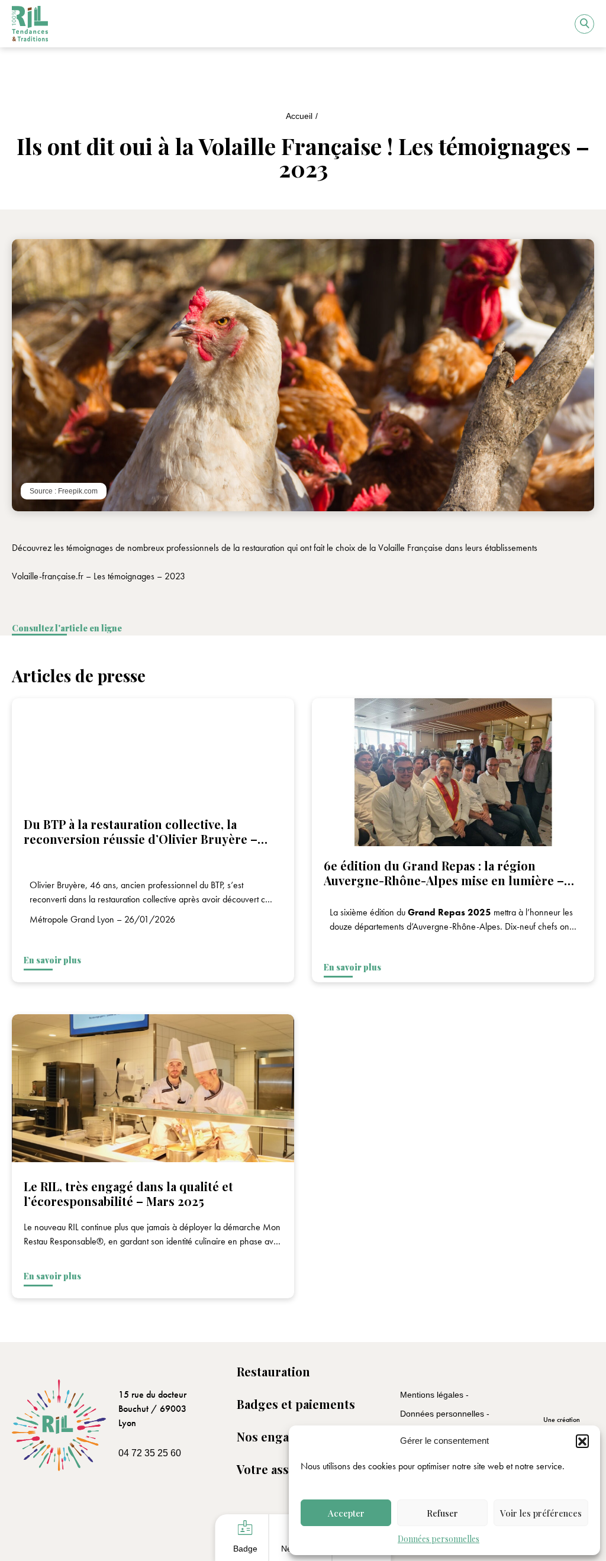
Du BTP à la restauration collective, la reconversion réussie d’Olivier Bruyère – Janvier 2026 (140, 839)
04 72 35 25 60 (149, 1453)
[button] (582, 1441)
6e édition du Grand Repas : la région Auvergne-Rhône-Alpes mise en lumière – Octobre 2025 (444, 880)
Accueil (299, 116)
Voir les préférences (541, 1513)
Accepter (346, 1513)
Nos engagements (288, 1436)
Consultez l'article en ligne (67, 628)
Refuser (442, 1513)
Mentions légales (433, 1394)
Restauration (273, 1371)
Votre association (286, 1469)
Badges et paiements (296, 1404)
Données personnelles (438, 1538)
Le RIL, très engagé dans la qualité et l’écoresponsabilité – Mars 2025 (128, 1193)
